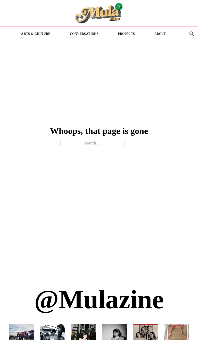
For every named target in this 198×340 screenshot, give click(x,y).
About (160, 34)
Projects (126, 34)
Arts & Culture (36, 34)
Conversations (84, 34)
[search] (191, 33)
